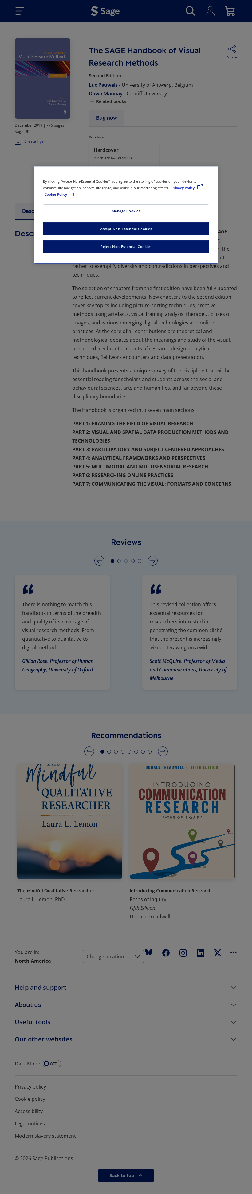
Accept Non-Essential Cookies (126, 228)
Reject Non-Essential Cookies (126, 246)
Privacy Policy (183, 187)
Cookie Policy (56, 194)
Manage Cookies (126, 211)
